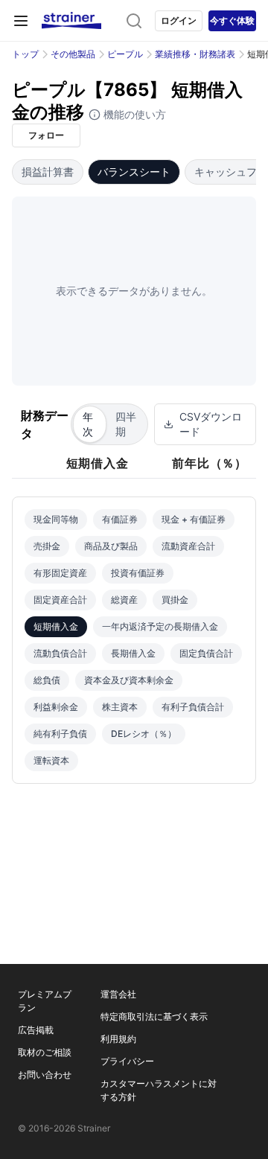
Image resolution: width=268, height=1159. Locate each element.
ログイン (179, 20)
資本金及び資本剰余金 (128, 680)
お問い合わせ (44, 1074)
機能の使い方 (133, 114)
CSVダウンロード (210, 424)
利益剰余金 (56, 706)
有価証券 (120, 519)
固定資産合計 (60, 599)
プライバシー (127, 1061)
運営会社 (118, 994)
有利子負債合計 (193, 706)
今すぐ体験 (232, 20)
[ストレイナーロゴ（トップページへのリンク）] (71, 21)
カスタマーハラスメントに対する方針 (158, 1090)
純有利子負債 (60, 733)
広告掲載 (36, 1029)
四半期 (125, 424)
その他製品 (73, 54)
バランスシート (134, 171)
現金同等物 (56, 519)
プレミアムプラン (44, 1001)
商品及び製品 (111, 546)
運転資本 (51, 760)
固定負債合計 (206, 653)
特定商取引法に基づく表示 (154, 1016)
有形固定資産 (60, 572)
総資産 (124, 599)
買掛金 (175, 599)
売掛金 (47, 546)
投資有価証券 (138, 572)
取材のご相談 (44, 1052)
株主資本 (120, 706)
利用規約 (118, 1038)
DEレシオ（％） (143, 733)
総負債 (47, 680)
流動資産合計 (188, 546)
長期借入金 (133, 653)
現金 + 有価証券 (194, 519)
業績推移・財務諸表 (195, 54)
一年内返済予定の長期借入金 (160, 626)
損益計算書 (48, 171)
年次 (88, 424)
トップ (25, 54)
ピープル (125, 54)
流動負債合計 (60, 653)
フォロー (46, 135)
